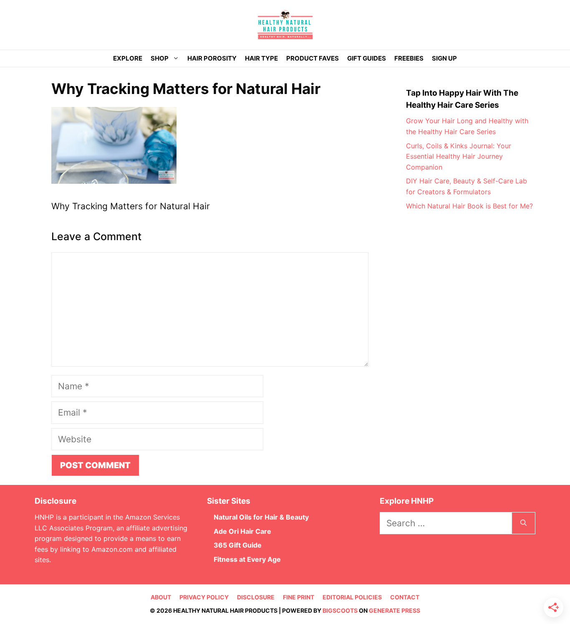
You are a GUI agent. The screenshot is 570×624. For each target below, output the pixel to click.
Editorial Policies (352, 597)
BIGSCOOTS (340, 610)
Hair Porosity (212, 58)
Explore (127, 58)
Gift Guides (366, 58)
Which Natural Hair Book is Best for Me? (469, 206)
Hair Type (261, 58)
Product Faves (312, 58)
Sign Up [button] (444, 58)
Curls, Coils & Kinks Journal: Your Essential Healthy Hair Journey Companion (458, 156)
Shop (160, 58)
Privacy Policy (204, 597)
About (161, 597)
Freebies (409, 58)
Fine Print (298, 597)
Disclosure (256, 597)
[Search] (523, 523)
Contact (404, 597)
